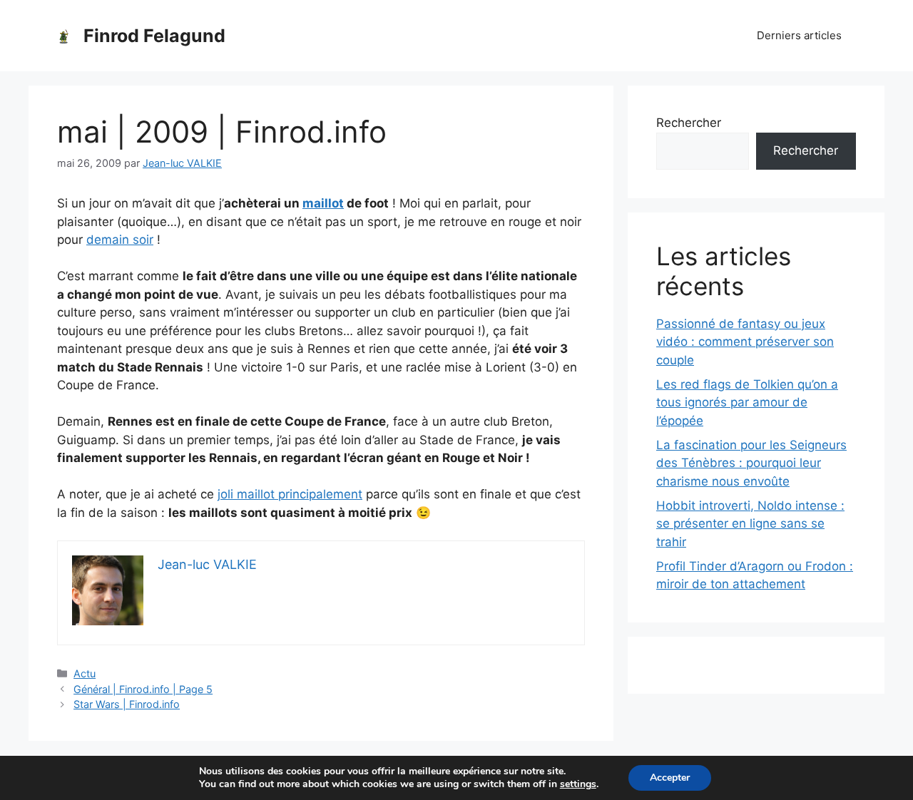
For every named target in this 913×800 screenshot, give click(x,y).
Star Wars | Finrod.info (126, 704)
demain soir (119, 239)
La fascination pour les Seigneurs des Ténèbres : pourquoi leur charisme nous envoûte (751, 463)
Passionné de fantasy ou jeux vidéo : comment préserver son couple (745, 342)
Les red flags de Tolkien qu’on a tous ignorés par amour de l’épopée (747, 402)
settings (578, 784)
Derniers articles (799, 35)
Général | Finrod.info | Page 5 (143, 689)
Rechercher (688, 123)
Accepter (670, 777)
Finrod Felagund (154, 35)
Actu (84, 673)
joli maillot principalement (290, 494)
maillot (323, 203)
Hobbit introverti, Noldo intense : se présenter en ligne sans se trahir (750, 523)
